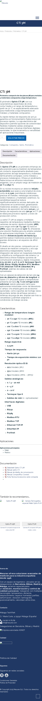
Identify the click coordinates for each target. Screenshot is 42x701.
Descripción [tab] (7, 151)
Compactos (13, 145)
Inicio (1, 31)
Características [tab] (21, 151)
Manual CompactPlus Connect (18, 474)
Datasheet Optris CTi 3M (16, 468)
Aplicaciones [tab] (35, 151)
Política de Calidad (8, 658)
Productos (8, 31)
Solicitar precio (16, 138)
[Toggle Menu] (37, 18)
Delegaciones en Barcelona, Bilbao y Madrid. (20, 626)
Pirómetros (17, 31)
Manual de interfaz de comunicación (20, 472)
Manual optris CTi (13, 470)
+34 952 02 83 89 (8, 620)
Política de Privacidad (7, 683)
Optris (21, 145)
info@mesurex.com (9, 623)
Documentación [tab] (9, 155)
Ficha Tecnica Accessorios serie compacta (22, 477)
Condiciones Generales (8, 680)
